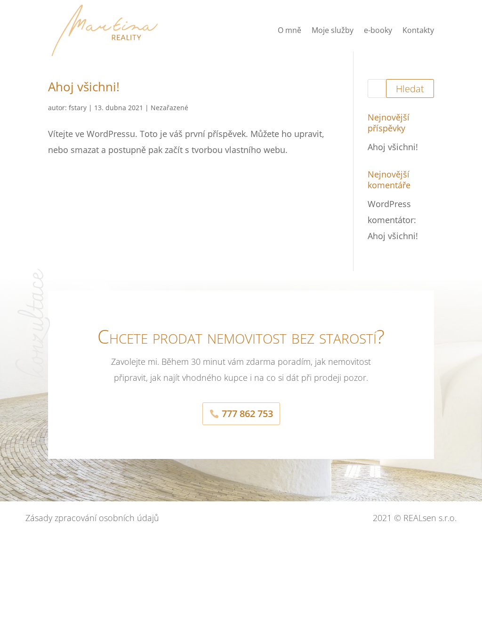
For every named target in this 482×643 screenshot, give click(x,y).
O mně (289, 30)
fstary (78, 107)
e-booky (378, 30)
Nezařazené (169, 107)
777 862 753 (247, 413)
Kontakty (418, 30)
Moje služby (332, 30)
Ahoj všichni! (84, 86)
